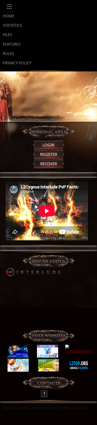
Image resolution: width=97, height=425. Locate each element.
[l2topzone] (47, 351)
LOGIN (48, 145)
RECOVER (48, 163)
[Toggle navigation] (9, 6)
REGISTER (48, 154)
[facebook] (45, 392)
